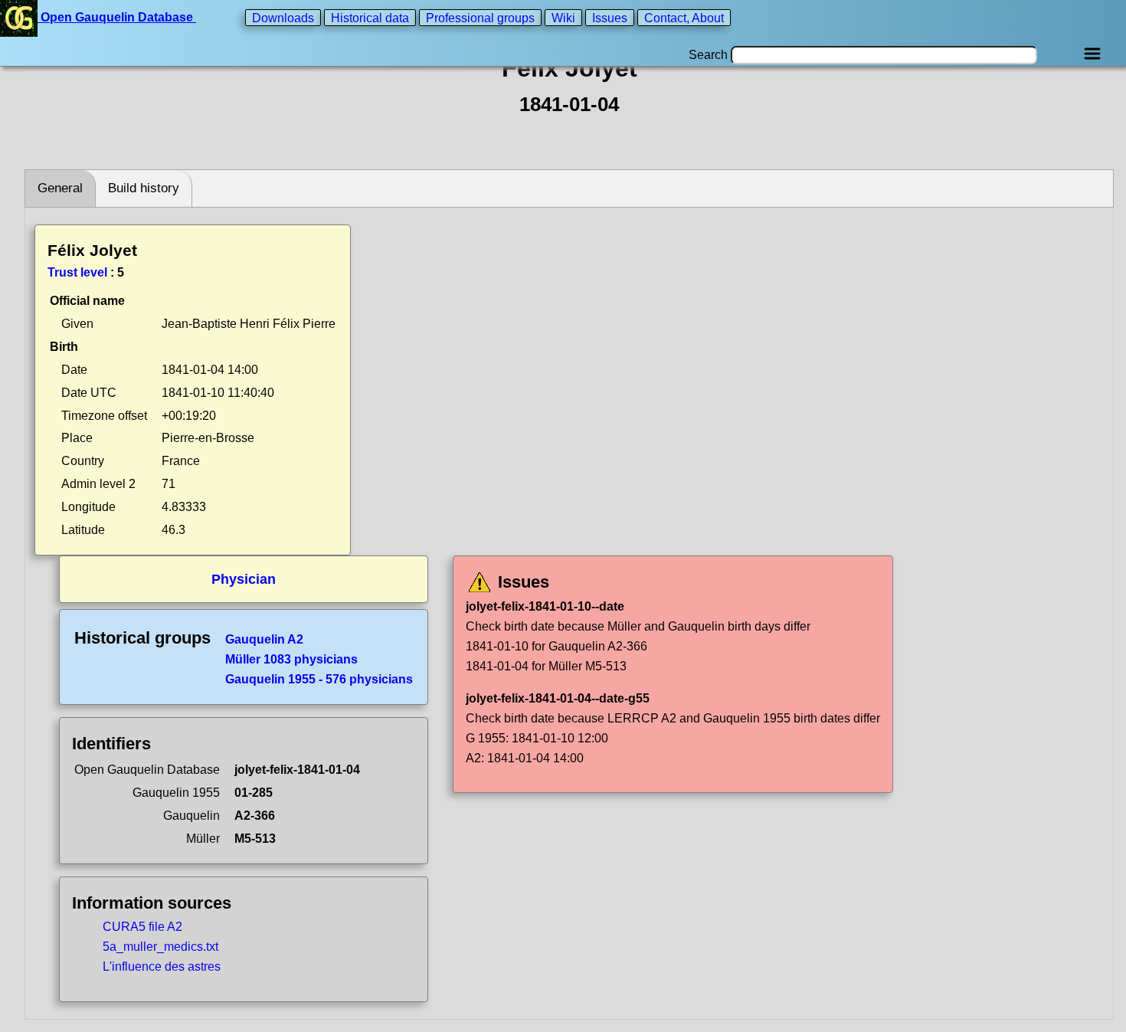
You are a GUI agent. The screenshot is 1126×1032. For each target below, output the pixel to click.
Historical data (370, 17)
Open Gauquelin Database (117, 17)
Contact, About (684, 17)
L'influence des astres (162, 966)
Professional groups (480, 17)
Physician (243, 579)
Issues (609, 17)
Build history (143, 188)
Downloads (283, 17)
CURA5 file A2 (142, 926)
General (60, 188)
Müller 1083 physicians (291, 659)
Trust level (77, 272)
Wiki (563, 17)
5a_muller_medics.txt (160, 946)
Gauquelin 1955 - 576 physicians (319, 679)
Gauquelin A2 (264, 639)
